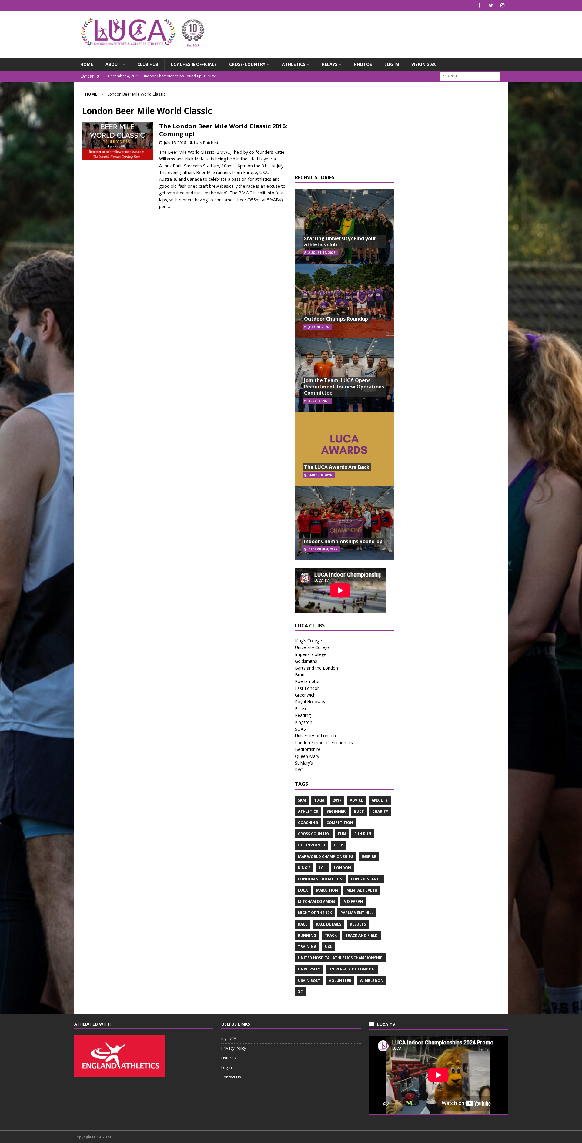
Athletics (293, 64)
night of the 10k (315, 912)
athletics (308, 811)
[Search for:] (470, 76)
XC (300, 991)
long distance (366, 879)
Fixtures (228, 1058)
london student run (320, 879)
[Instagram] (502, 5)
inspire (369, 856)
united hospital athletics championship (340, 957)
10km (319, 800)
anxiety (380, 800)
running (307, 935)
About (113, 64)
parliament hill (356, 912)
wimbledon (371, 980)
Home (86, 64)
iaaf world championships (325, 856)
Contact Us (231, 1077)
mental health (361, 890)
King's (304, 867)
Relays (329, 64)
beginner (336, 811)
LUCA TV (386, 1024)
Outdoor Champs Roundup (336, 318)
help (338, 845)
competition (339, 822)
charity (380, 811)
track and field (361, 935)
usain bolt (309, 980)
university (309, 969)
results (358, 924)
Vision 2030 (423, 64)
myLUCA (228, 1038)
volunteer (340, 980)
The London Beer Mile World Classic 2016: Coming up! (223, 130)
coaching (308, 822)
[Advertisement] (362, 30)
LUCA (303, 890)
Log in (391, 64)
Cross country (313, 833)
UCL (328, 946)
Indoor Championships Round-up (343, 541)
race (302, 924)
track (331, 935)
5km (302, 800)
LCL (322, 867)
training (307, 946)
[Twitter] (491, 5)
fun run (362, 833)
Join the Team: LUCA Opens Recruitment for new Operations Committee (344, 386)
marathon (327, 890)
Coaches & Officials (194, 64)
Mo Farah (353, 901)
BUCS (359, 811)
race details (328, 924)
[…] (170, 206)
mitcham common (316, 901)
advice (356, 800)
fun (342, 833)
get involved (311, 845)
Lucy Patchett (206, 142)
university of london (352, 969)
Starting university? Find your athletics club (340, 241)
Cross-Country (247, 64)
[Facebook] (479, 5)
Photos (363, 64)
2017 (337, 800)
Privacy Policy (233, 1048)
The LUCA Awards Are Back (337, 467)
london (342, 867)
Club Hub (147, 64)
